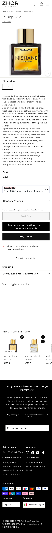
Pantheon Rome (34, 462)
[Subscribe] (45, 428)
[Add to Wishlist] (22, 337)
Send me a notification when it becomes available (26, 227)
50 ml (7, 87)
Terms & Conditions (11, 466)
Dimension (8, 81)
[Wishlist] (34, 4)
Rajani (29, 470)
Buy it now (25, 236)
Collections (16, 12)
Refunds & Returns (11, 474)
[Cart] (41, 4)
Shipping (18, 210)
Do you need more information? (20, 273)
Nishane (27, 12)
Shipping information (12, 470)
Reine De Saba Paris (35, 466)
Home (5, 12)
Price (5, 172)
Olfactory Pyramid (12, 201)
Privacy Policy (9, 462)
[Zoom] (47, 73)
